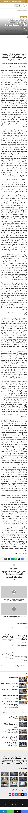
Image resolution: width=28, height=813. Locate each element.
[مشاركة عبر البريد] (9, 559)
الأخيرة (23, 712)
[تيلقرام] (12, 559)
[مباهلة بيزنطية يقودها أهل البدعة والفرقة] (23, 685)
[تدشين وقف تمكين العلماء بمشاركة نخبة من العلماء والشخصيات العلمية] (23, 744)
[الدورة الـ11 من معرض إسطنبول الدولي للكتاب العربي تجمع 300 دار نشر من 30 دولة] (23, 737)
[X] (19, 559)
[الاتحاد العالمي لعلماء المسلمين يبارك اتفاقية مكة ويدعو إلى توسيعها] (23, 784)
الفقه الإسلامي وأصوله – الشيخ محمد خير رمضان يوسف (7, 654)
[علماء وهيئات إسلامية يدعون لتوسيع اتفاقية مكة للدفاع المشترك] (5, 779)
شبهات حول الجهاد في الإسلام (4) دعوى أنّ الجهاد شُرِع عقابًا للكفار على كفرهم (21, 637)
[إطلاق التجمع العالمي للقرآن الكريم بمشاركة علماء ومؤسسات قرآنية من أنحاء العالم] (23, 731)
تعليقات (5, 712)
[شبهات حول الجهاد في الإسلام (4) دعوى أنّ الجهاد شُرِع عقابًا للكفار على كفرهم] (21, 630)
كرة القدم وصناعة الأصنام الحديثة (10, 689)
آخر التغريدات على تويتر (21, 665)
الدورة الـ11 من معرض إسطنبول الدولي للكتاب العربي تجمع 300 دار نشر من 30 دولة (9, 737)
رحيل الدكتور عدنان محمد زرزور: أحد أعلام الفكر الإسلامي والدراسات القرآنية (10, 724)
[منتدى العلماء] (19, 5)
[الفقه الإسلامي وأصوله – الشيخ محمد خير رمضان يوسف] (7, 648)
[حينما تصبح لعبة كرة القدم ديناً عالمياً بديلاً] (23, 697)
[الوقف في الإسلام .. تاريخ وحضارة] (21, 650)
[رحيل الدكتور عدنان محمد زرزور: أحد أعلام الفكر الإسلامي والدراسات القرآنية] (23, 724)
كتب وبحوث (19, 10)
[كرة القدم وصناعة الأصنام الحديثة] (23, 691)
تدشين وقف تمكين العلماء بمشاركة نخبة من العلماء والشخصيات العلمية (11, 744)
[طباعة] (5, 559)
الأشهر (14, 712)
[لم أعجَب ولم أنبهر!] (23, 679)
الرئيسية (24, 10)
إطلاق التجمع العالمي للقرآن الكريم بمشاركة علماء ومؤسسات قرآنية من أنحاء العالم (10, 731)
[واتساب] (15, 559)
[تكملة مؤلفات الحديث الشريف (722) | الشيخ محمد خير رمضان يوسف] (7, 630)
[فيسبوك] (22, 559)
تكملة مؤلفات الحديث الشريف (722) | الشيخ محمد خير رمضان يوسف (7, 636)
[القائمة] (26, 5)
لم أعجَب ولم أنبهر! (13, 677)
